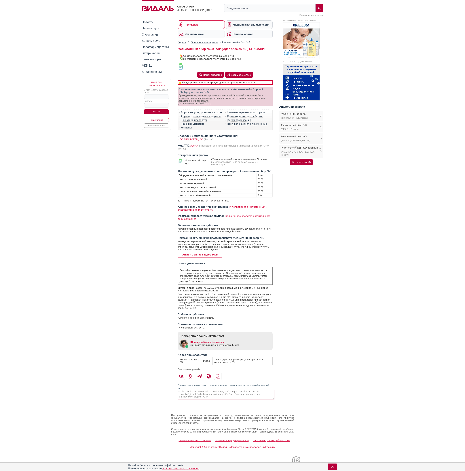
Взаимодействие (241, 74)
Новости (147, 22)
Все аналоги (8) (301, 162)
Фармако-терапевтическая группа (201, 116)
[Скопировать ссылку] (217, 376)
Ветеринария (151, 53)
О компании (150, 34)
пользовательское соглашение (180, 468)
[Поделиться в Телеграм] (199, 376)
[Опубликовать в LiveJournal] (208, 376)
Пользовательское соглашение (195, 440)
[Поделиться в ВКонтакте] (181, 376)
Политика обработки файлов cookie (271, 440)
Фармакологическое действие (245, 116)
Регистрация (156, 120)
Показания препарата (194, 119)
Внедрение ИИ (152, 71)
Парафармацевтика (155, 47)
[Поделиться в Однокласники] (190, 376)
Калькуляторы (151, 59)
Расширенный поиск (311, 15)
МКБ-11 (147, 65)
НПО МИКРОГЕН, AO (190, 139)
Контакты (186, 127)
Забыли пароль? (156, 125)
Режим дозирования (239, 119)
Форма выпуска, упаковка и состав (201, 112)
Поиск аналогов (212, 74)
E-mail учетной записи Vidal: (156, 91)
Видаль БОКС (151, 40)
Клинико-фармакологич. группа (246, 112)
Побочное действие (192, 123)
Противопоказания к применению (247, 123)
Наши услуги (150, 28)
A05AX (194, 145)
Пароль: (148, 101)
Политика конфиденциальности (232, 440)
